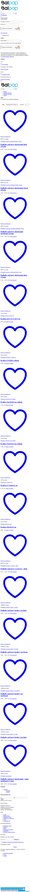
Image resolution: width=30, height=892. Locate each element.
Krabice (8, 792)
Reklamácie (6, 831)
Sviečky (5, 95)
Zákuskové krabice (7, 94)
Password (3, 24)
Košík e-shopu (6, 815)
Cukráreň (5, 789)
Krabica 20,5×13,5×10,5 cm (10, 319)
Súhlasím (25, 889)
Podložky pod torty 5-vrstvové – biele (14, 569)
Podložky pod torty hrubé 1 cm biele (14, 610)
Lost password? (4, 33)
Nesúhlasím (3, 890)
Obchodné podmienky (8, 853)
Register (2, 59)
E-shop (4, 814)
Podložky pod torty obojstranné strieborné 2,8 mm (12, 232)
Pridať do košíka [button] (9, 321)
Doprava (5, 827)
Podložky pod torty (7, 92)
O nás (4, 819)
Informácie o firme (7, 825)
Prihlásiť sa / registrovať (8, 818)
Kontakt (5, 855)
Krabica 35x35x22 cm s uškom (11, 444)
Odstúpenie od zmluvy (8, 829)
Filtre (3, 104)
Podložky (8, 790)
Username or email (5, 21)
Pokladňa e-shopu (7, 817)
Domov (5, 91)
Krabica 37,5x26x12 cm (9, 485)
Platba (4, 828)
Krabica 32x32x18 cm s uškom (11, 402)
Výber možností (13, 149)
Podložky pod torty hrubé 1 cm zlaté (14, 737)
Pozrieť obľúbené (4, 69)
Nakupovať (16, 99)
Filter (2, 799)
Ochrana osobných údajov (9, 832)
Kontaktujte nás (6, 821)
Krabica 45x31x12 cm (8, 527)
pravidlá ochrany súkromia (8, 56)
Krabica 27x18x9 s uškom (10, 360)
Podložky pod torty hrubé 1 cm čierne (14, 652)
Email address (4, 40)
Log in (2, 38)
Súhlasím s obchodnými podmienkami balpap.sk (13, 842)
